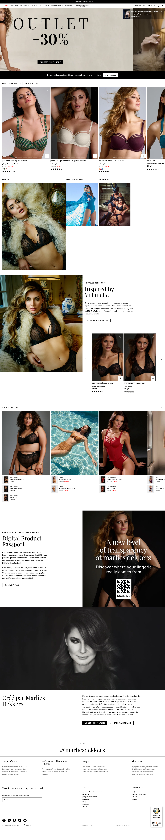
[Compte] (158, 6)
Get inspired (69, 62)
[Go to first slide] (161, 39)
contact (134, 799)
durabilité (85, 799)
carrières (85, 794)
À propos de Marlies (95, 723)
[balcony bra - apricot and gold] (99, 169)
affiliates (85, 807)
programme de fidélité (89, 797)
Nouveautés (14, 5)
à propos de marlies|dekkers (92, 792)
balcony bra (55, 164)
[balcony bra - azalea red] (101, 169)
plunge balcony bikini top (10, 164)
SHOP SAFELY (110, 75)
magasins (85, 804)
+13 (105, 169)
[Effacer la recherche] (143, 5)
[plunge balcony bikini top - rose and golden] (6, 169)
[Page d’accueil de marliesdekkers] (82, 5)
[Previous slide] (3, 39)
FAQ (133, 792)
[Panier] (163, 6)
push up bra (128, 386)
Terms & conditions (123, 825)
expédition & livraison (139, 794)
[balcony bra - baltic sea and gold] (102, 169)
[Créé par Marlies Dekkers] (82, 648)
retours (134, 797)
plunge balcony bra (98, 386)
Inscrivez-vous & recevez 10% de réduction (15, 795)
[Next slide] (162, 83)
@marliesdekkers (82, 750)
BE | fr (153, 5)
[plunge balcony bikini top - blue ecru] (3, 169)
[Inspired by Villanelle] (41, 323)
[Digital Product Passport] (123, 559)
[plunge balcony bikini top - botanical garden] (4, 169)
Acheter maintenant (91, 62)
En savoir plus (12, 585)
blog (84, 802)
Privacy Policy (88, 825)
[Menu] (160, 807)
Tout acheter (31, 83)
